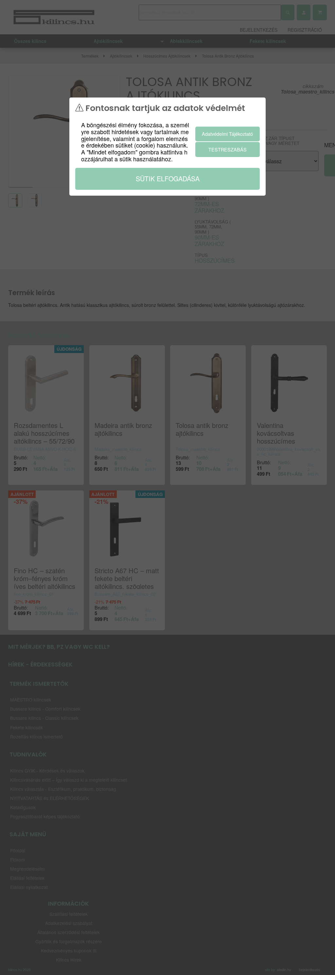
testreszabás (227, 149)
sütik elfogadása (168, 178)
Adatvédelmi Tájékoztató (227, 133)
